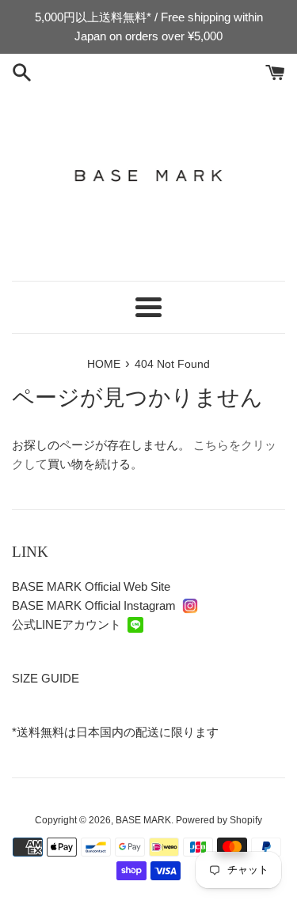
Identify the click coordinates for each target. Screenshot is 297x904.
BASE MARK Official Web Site (91, 586)
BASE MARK (143, 820)
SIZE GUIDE (45, 678)
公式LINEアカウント (66, 624)
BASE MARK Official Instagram (94, 605)
